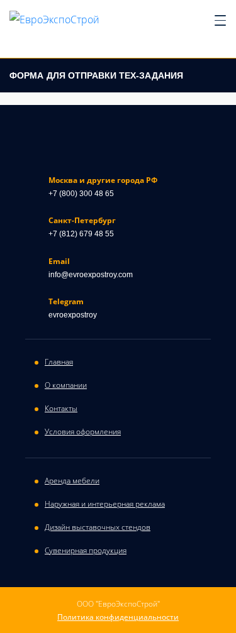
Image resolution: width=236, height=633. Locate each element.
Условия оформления (83, 431)
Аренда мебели (72, 480)
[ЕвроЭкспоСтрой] (54, 18)
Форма (96, 75)
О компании (66, 385)
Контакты (61, 408)
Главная (59, 361)
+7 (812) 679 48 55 (81, 233)
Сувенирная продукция (85, 550)
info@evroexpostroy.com (90, 274)
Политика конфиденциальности (118, 617)
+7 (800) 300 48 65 (81, 193)
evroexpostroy (72, 315)
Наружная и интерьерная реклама (105, 503)
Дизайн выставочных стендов (97, 527)
